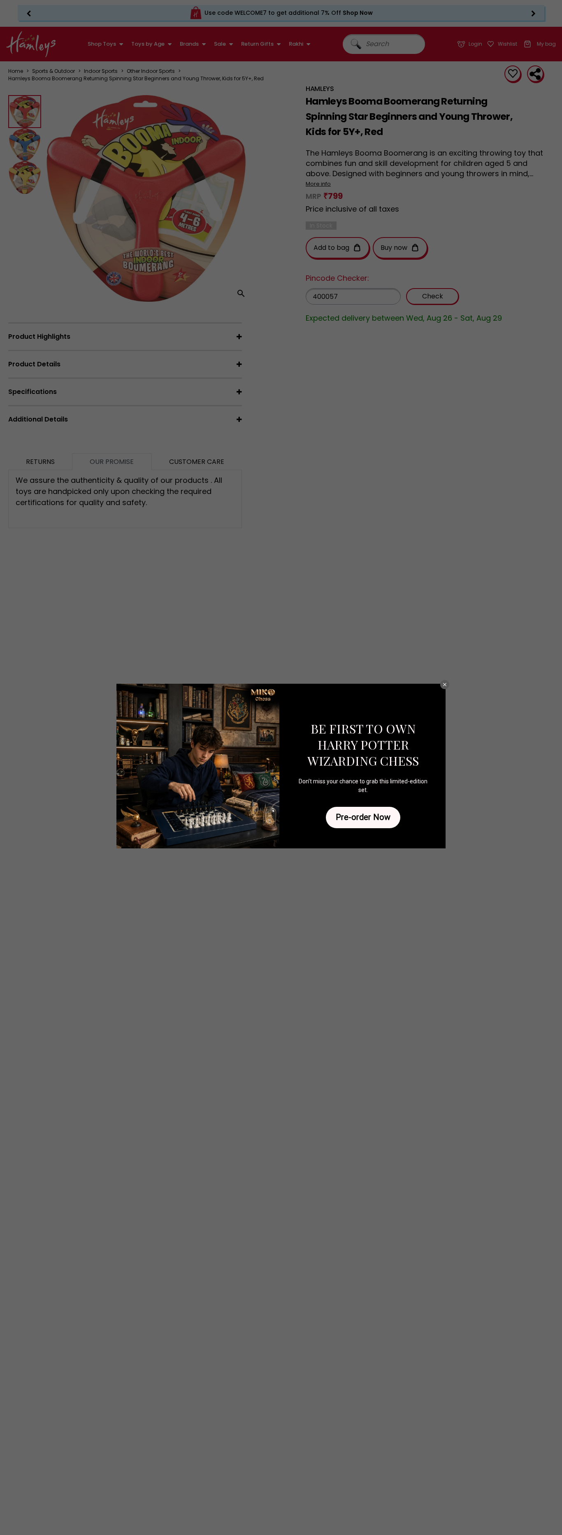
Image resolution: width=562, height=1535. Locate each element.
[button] (444, 684)
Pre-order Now (363, 817)
